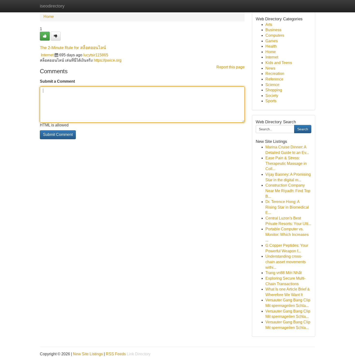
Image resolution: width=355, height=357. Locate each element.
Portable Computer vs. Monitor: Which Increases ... (287, 234)
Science (272, 85)
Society (271, 96)
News (270, 68)
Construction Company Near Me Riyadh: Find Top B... (287, 190)
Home (48, 17)
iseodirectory (52, 6)
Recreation (274, 74)
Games (271, 41)
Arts (268, 24)
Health (271, 46)
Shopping (273, 90)
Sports (271, 101)
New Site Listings (88, 354)
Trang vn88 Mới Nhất (283, 273)
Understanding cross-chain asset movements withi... (285, 261)
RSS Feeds (116, 354)
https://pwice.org (107, 60)
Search (302, 129)
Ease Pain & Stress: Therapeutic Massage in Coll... (286, 163)
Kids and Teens (278, 63)
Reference (274, 79)
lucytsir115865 (95, 55)
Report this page (230, 67)
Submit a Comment (57, 81)
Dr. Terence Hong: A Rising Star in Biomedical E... (287, 207)
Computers (274, 35)
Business (273, 30)
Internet (47, 55)
